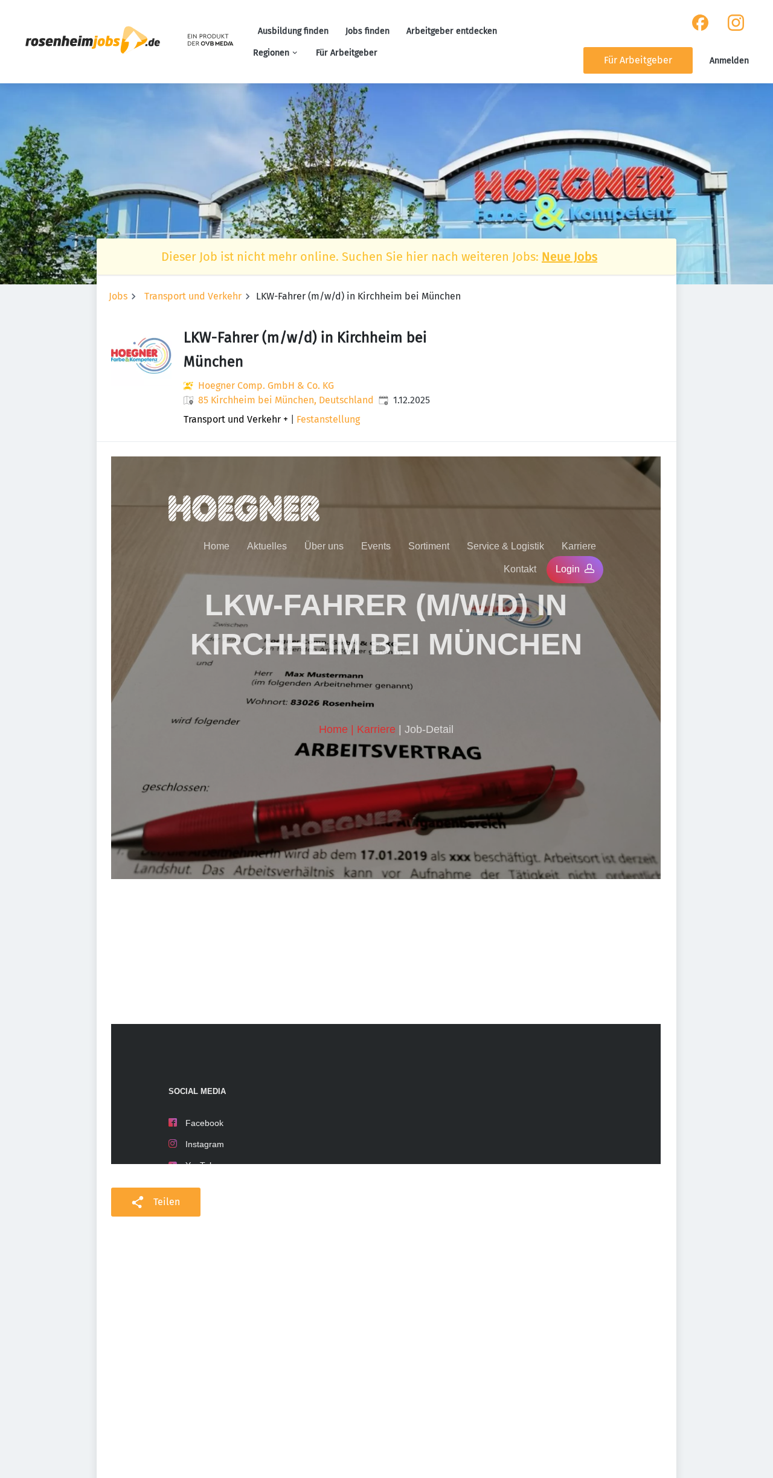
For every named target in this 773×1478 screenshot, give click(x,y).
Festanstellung (328, 419)
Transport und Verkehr (193, 296)
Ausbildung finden (293, 31)
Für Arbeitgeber (346, 53)
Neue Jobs (569, 256)
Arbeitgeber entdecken (451, 31)
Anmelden (729, 61)
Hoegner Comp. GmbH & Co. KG (266, 385)
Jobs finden (367, 31)
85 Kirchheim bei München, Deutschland (286, 400)
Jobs (118, 296)
